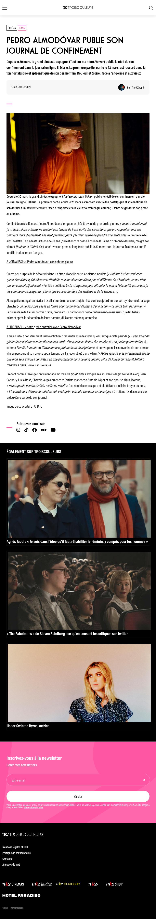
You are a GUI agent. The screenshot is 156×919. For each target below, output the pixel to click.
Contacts (7, 859)
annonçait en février (31, 300)
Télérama (130, 246)
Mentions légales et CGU (15, 847)
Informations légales (33, 807)
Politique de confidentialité (16, 853)
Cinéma (12, 28)
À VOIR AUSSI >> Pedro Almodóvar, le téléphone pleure (39, 261)
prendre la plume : (108, 223)
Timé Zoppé (138, 87)
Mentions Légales (17, 908)
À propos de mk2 (11, 864)
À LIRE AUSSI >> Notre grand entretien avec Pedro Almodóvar (43, 326)
